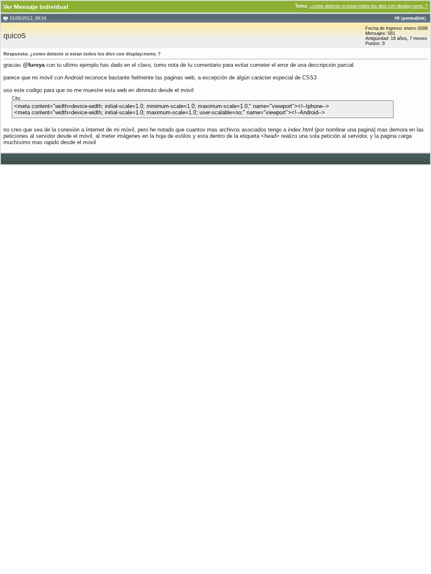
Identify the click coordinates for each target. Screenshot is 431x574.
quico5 (14, 36)
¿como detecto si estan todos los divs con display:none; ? (368, 5)
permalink (413, 18)
